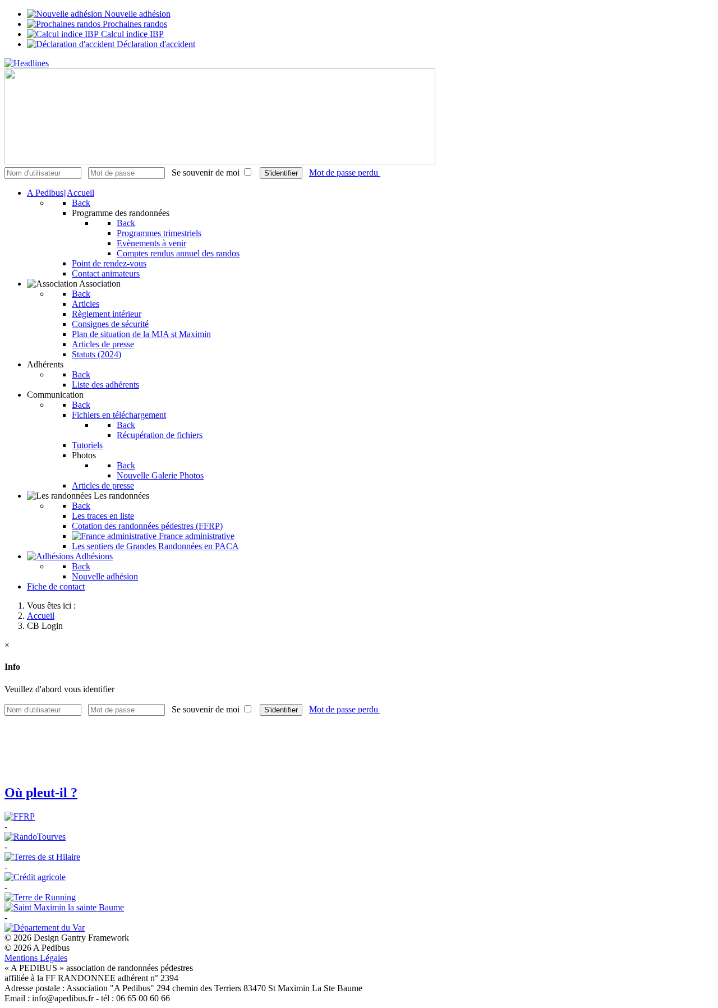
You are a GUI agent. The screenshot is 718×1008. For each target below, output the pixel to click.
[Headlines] (26, 63)
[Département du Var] (44, 927)
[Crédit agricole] (35, 877)
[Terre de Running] (40, 897)
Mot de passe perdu (344, 172)
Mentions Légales (35, 958)
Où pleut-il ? (40, 792)
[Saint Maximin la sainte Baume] (64, 907)
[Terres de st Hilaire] (42, 857)
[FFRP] (19, 816)
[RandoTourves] (35, 836)
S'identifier (281, 173)
